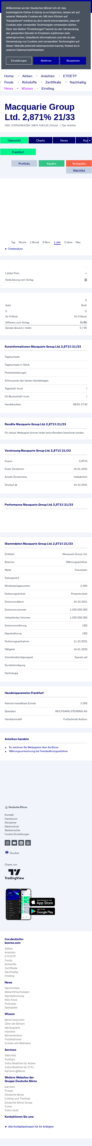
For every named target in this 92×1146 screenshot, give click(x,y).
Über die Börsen (15, 1023)
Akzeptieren (73, 60)
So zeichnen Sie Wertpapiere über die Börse (33, 747)
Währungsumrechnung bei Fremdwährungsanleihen (38, 751)
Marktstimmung (14, 996)
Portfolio (24, 163)
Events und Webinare (18, 1043)
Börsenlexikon (13, 1035)
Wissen (27, 88)
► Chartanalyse (14, 248)
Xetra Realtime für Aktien (20, 1063)
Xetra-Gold (11, 1110)
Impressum (11, 818)
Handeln (10, 1031)
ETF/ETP (70, 76)
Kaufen (51, 163)
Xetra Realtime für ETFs (19, 1067)
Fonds (8, 82)
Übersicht (14, 140)
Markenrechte (12, 830)
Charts (40, 140)
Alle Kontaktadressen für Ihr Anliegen (29, 1126)
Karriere (10, 1087)
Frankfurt (18, 152)
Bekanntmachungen (17, 992)
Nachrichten (12, 988)
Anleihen (48, 76)
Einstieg (48, 88)
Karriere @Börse (15, 1071)
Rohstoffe (29, 82)
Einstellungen (19, 60)
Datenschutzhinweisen (30, 50)
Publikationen (13, 1039)
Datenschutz (12, 826)
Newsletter (11, 1007)
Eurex (8, 1106)
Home (9, 76)
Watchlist (79, 170)
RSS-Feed (11, 1000)
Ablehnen (46, 60)
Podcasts (10, 1004)
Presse (9, 1091)
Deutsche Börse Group (18, 1102)
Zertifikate (53, 82)
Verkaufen (79, 163)
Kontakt (9, 814)
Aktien (27, 76)
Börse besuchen (14, 1020)
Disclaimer (10, 822)
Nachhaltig (78, 82)
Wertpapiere (12, 1028)
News (8, 88)
